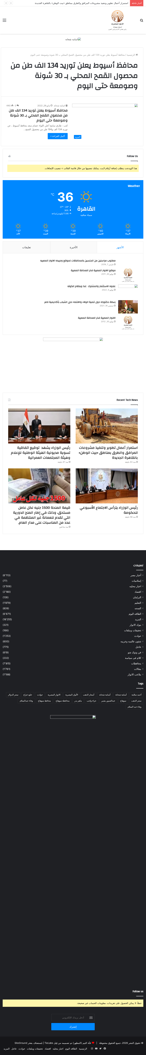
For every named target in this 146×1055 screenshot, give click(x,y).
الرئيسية (131, 54)
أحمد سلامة (136, 694)
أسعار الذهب (88, 694)
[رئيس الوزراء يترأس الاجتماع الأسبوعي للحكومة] (107, 485)
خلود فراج (27, 694)
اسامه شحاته (59, 105)
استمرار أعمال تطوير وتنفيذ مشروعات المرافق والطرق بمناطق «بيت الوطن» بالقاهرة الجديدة (108, 452)
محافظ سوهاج (44, 700)
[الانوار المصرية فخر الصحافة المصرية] (128, 322)
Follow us (138, 991)
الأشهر (120, 247)
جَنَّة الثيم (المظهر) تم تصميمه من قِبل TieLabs (68, 1042)
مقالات (137, 669)
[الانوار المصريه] (117, 20)
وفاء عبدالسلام (26, 700)
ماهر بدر (78, 700)
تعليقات (26, 247)
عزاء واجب (91, 700)
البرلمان (137, 597)
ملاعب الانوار (134, 674)
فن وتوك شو (134, 652)
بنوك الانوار (135, 624)
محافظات (136, 663)
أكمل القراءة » (57, 136)
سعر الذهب (136, 700)
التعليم (138, 602)
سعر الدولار (13, 694)
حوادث (137, 635)
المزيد (138, 619)
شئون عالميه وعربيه (131, 641)
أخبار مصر (136, 575)
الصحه (138, 608)
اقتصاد (138, 591)
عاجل (138, 646)
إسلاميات (136, 580)
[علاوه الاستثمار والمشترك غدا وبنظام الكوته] (128, 291)
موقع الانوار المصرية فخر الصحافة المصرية (93, 270)
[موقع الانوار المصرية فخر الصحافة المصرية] (128, 275)
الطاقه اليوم (135, 613)
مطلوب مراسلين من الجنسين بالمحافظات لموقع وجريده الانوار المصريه (78, 260)
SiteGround (21, 1042)
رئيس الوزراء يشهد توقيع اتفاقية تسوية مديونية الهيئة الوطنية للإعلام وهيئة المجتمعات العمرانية (40, 452)
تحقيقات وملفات (132, 630)
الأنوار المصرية (71, 694)
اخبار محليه (135, 586)
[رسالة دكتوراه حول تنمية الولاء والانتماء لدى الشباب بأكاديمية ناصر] (128, 306)
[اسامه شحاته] (73, 39)
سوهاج (123, 700)
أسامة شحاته (104, 694)
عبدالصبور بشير (108, 700)
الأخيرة (73, 247)
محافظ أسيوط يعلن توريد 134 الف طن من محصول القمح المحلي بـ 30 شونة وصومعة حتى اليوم (38, 115)
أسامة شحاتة (121, 694)
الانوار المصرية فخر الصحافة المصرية (97, 318)
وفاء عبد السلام (134, 706)
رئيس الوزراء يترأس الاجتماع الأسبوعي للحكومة (109, 510)
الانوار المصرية (54, 694)
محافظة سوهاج (62, 700)
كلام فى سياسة (133, 658)
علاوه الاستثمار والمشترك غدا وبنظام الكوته (91, 286)
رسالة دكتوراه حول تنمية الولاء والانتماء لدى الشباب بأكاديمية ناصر (80, 302)
